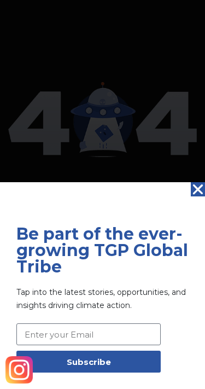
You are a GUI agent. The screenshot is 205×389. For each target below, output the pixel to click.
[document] (102, 194)
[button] (198, 189)
